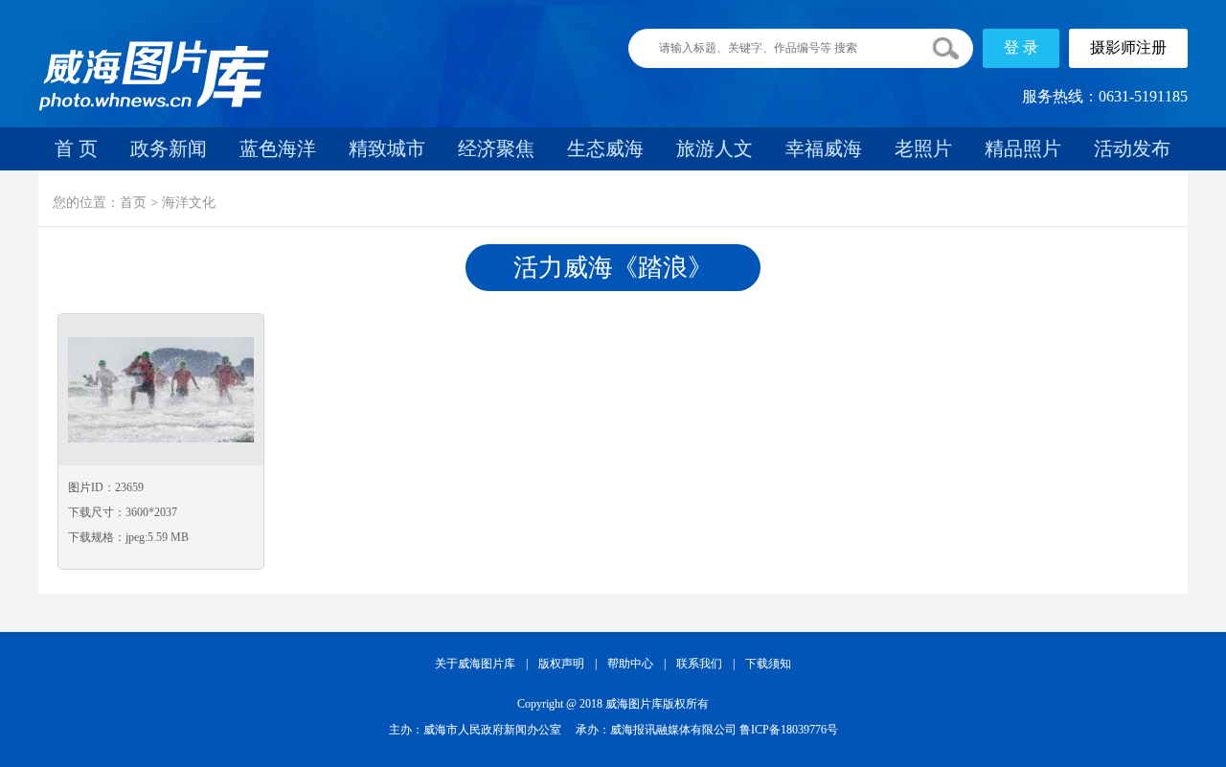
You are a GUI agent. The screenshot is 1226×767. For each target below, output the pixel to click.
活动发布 (1132, 148)
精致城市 (387, 148)
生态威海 (605, 148)
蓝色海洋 (277, 148)
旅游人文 (714, 148)
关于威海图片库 (475, 663)
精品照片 (1023, 148)
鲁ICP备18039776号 (788, 729)
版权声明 (561, 663)
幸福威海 (823, 148)
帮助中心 (630, 663)
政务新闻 (168, 148)
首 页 (76, 148)
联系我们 (699, 663)
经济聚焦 (496, 148)
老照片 (923, 148)
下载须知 (768, 663)
